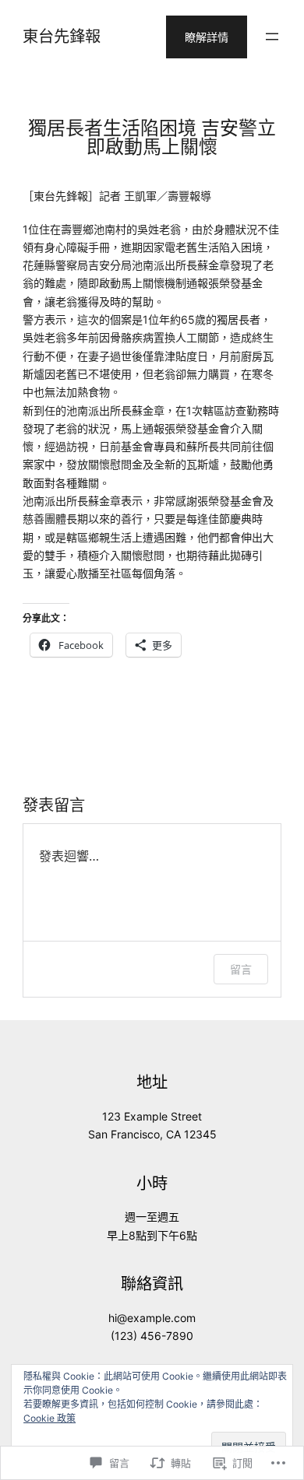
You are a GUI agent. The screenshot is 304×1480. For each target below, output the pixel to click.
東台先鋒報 (62, 36)
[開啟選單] (272, 36)
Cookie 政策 (49, 1418)
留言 (241, 969)
